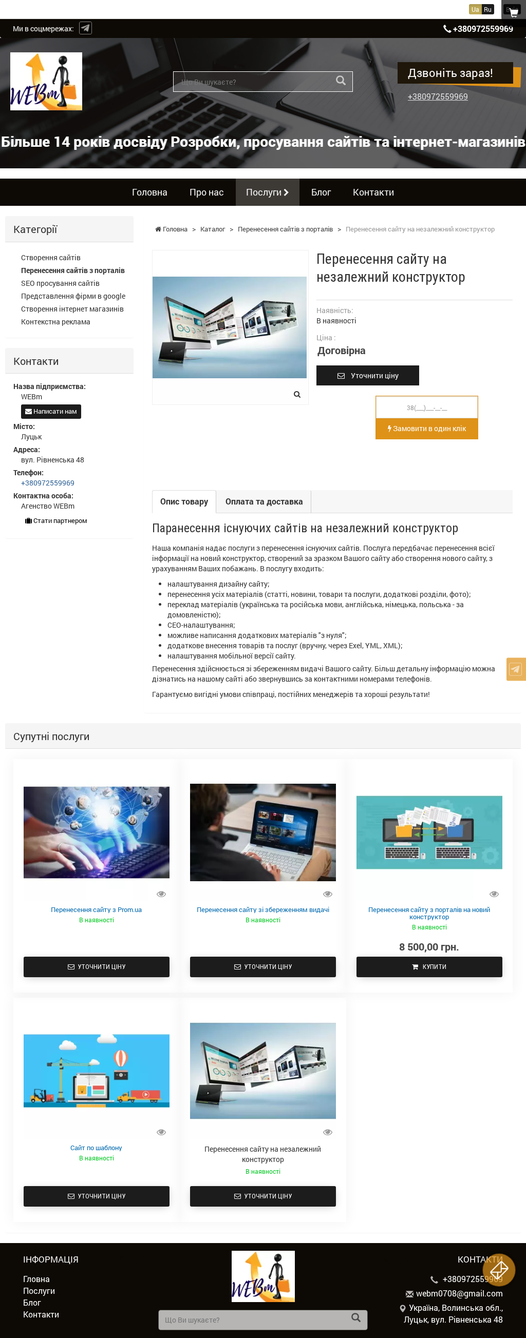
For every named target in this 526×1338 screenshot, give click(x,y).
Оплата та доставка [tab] (264, 501)
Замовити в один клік (428, 428)
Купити (432, 967)
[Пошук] (341, 81)
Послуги (265, 192)
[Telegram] (85, 28)
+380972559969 (483, 28)
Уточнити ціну (372, 375)
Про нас (207, 192)
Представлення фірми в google (73, 296)
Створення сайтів (51, 257)
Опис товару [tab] (184, 501)
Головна (149, 192)
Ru (488, 9)
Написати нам (54, 411)
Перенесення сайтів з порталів (73, 270)
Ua (475, 9)
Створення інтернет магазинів (72, 309)
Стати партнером (59, 520)
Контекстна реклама (55, 321)
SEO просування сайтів (60, 283)
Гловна (36, 1278)
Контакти (373, 192)
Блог (321, 192)
